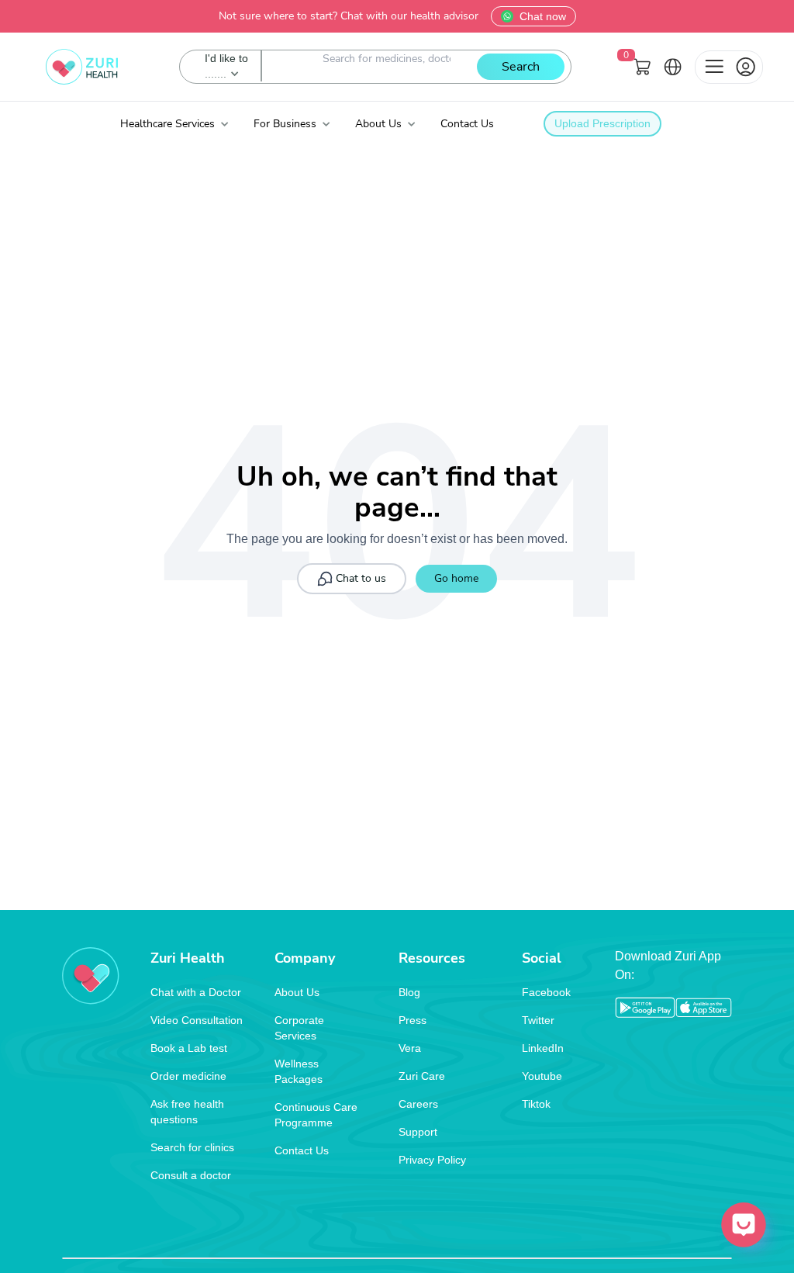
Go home (456, 578)
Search (521, 66)
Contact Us (467, 123)
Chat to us (361, 578)
